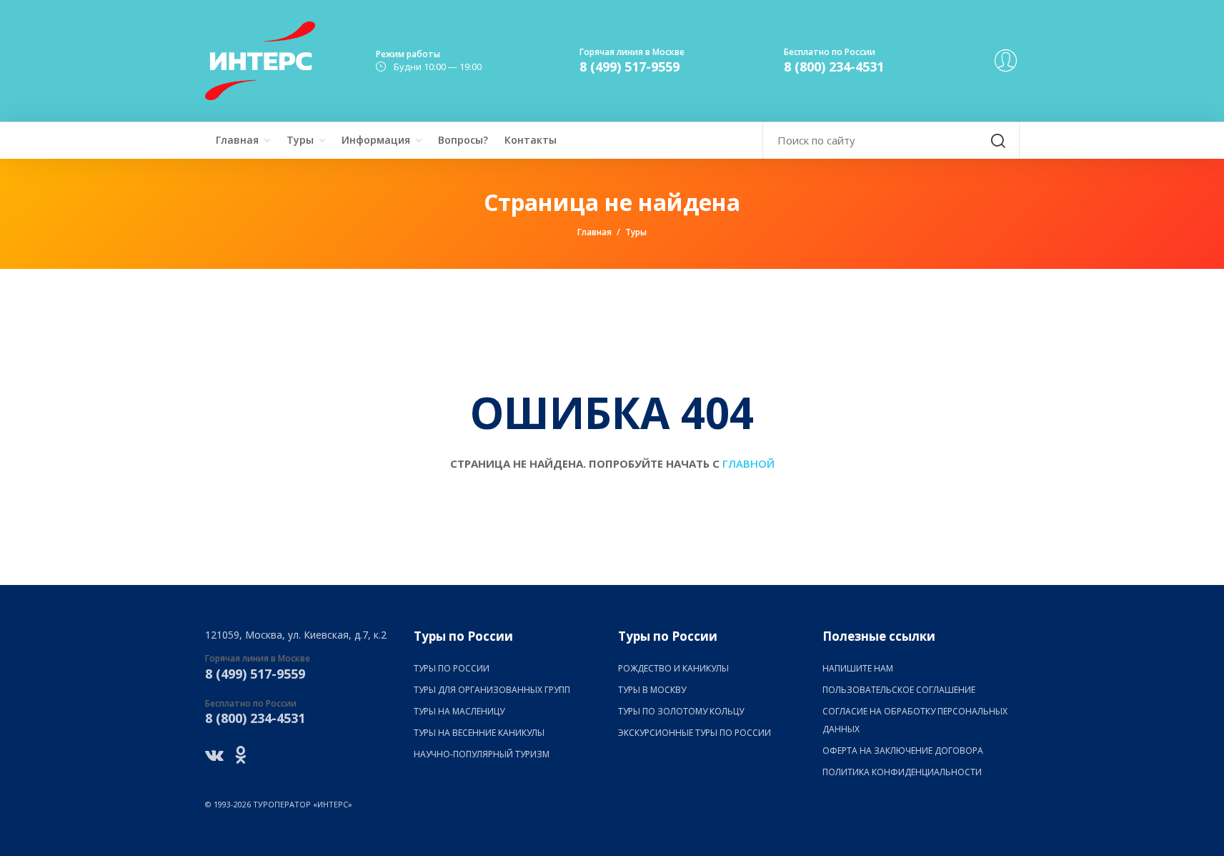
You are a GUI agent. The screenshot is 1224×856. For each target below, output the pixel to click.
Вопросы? (463, 140)
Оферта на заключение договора (902, 750)
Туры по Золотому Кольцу (681, 711)
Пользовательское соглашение (898, 690)
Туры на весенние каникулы (479, 733)
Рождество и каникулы (673, 668)
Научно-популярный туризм (481, 754)
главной (748, 463)
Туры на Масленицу (459, 711)
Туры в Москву (652, 690)
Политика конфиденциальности (902, 772)
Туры (300, 140)
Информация (376, 140)
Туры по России (451, 668)
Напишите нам (857, 668)
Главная (237, 140)
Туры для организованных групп (492, 690)
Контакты (530, 140)
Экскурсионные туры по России (694, 733)
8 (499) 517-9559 (629, 66)
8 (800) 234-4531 (834, 66)
